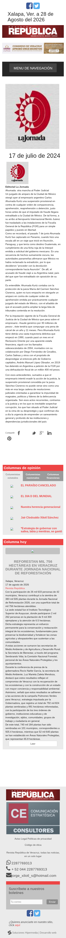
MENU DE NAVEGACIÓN (33, 68)
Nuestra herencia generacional (40, 506)
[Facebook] (29, 7)
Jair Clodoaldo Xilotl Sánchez (40, 517)
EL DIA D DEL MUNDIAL (36, 496)
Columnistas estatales (13, 476)
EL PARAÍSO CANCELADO (38, 485)
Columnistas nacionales (33, 476)
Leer (32, 743)
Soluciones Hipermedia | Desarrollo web (34, 932)
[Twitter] (36, 7)
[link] (15, 588)
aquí (17, 925)
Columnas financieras (53, 476)
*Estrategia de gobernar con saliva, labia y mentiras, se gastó (41, 530)
